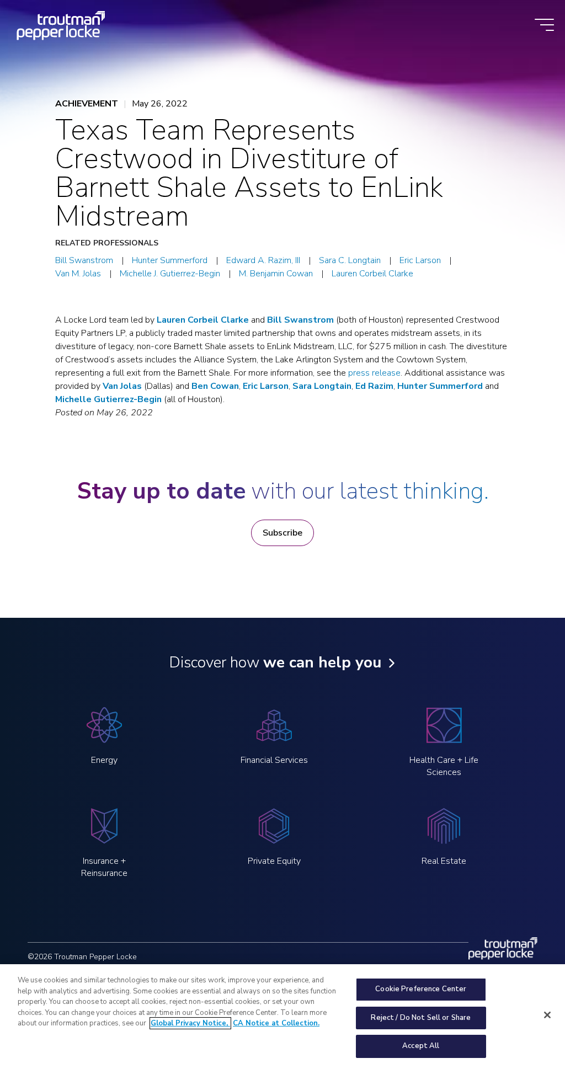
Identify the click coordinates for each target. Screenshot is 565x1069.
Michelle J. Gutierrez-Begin (170, 274)
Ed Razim (374, 386)
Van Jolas (122, 386)
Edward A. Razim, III (263, 260)
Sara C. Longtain (350, 260)
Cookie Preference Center (420, 989)
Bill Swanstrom (84, 260)
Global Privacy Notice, (190, 1023)
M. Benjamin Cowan (276, 274)
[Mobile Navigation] (544, 26)
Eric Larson (420, 260)
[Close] (547, 1015)
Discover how (275, 662)
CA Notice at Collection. (276, 1023)
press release (374, 373)
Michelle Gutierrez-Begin (108, 399)
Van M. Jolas (78, 274)
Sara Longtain (321, 386)
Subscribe (282, 533)
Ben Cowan (215, 386)
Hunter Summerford (169, 260)
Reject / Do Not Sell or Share (421, 1018)
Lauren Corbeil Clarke (372, 274)
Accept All (420, 1046)
